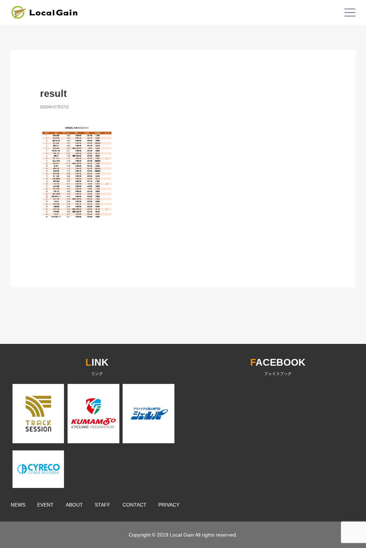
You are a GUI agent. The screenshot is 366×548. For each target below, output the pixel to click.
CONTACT (135, 505)
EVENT (45, 505)
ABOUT (74, 505)
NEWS (18, 505)
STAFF (102, 505)
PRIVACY (168, 505)
